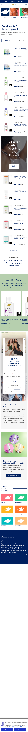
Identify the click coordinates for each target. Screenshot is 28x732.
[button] (7, 40)
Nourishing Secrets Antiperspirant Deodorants (13, 462)
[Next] (19, 327)
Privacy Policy (20, 726)
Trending (3, 514)
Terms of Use (12, 726)
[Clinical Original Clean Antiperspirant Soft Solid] (7, 66)
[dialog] (14, 366)
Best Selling (17, 502)
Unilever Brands (17, 388)
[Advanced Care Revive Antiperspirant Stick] (7, 224)
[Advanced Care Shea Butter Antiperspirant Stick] (7, 179)
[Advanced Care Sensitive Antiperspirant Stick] (7, 239)
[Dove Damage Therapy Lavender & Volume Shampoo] (11, 306)
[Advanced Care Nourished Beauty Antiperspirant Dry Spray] (7, 111)
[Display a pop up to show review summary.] (23, 56)
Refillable (3, 525)
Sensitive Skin (18, 525)
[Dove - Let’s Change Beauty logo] (14, 4)
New (2, 502)
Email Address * (8, 374)
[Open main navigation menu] (26, 4)
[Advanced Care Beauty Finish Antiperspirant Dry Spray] (7, 96)
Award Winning (18, 514)
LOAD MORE (14, 250)
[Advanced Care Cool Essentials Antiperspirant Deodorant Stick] (7, 209)
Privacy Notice (17, 392)
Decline (6, 729)
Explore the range (14, 475)
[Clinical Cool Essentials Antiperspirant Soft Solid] (7, 51)
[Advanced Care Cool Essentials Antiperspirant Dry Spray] (7, 81)
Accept (19, 729)
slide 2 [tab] (15, 327)
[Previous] (10, 327)
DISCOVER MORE (14, 166)
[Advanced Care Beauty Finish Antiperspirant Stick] (7, 194)
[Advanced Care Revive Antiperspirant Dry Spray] (7, 127)
